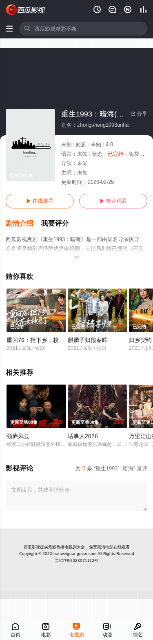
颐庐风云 (18, 436)
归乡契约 (140, 340)
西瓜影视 (32, 547)
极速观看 (113, 201)
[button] (23, 223)
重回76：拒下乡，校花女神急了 (47, 340)
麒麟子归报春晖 (88, 340)
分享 (139, 114)
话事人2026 (83, 436)
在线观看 (39, 201)
